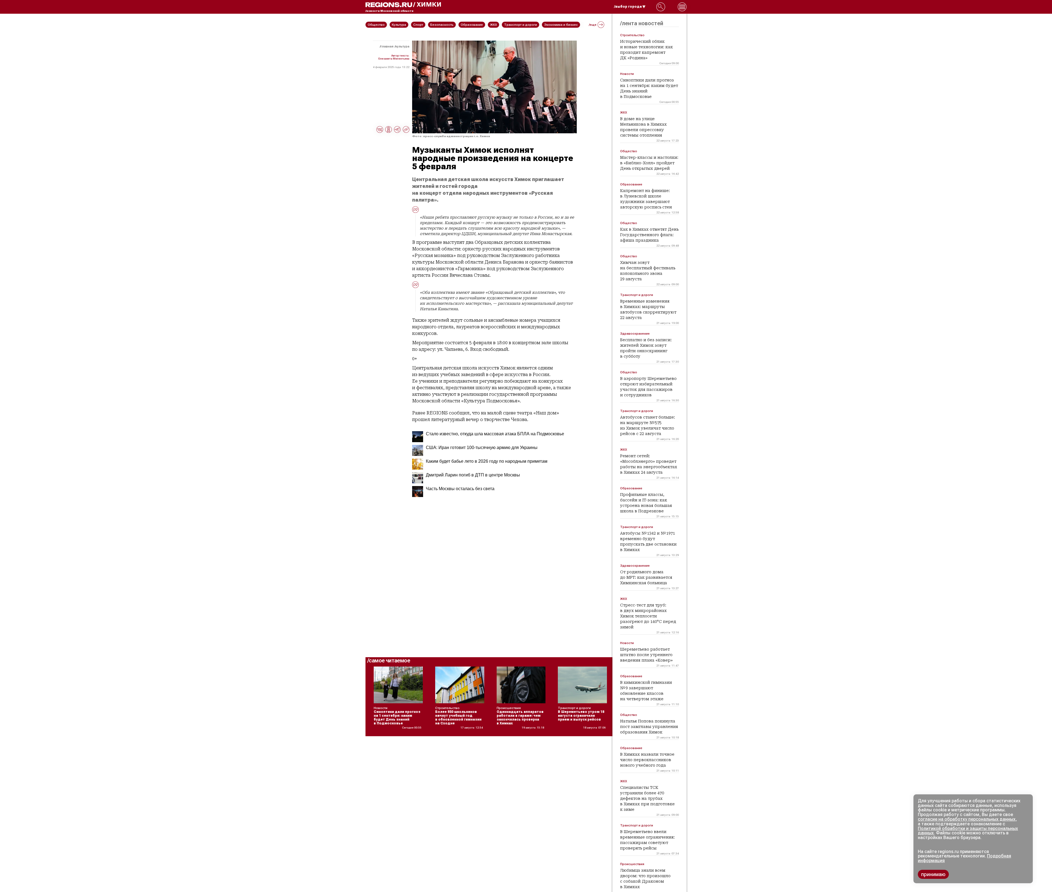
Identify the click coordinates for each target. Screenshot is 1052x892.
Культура (402, 46)
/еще (593, 25)
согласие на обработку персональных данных (967, 819)
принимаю (933, 874)
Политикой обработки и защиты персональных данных (968, 831)
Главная (387, 46)
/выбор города (628, 7)
